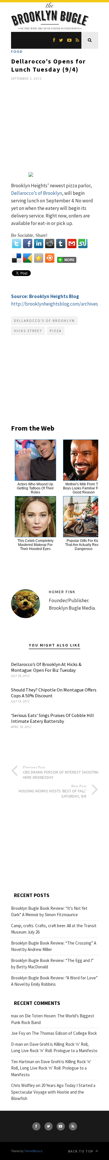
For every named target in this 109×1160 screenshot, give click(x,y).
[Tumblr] (60, 243)
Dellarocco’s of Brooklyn (36, 193)
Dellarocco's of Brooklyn (44, 320)
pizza (56, 330)
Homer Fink (62, 591)
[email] (71, 243)
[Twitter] (16, 243)
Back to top (81, 1151)
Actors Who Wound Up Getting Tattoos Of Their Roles (35, 488)
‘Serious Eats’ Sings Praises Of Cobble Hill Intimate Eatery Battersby (52, 718)
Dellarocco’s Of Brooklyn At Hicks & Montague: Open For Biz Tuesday (46, 667)
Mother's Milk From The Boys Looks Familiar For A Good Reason (83, 488)
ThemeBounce (33, 1151)
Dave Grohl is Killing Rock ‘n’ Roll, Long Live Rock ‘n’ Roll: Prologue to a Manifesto (51, 1068)
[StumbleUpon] (82, 243)
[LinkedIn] (38, 243)
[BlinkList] (49, 258)
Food (17, 51)
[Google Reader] (27, 258)
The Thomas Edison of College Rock (64, 1033)
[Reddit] (49, 243)
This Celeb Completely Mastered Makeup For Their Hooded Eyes (35, 545)
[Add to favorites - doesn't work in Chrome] (38, 258)
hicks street (28, 330)
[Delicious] (16, 258)
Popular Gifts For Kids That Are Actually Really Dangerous (83, 545)
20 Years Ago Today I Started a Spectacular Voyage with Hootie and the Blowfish (53, 1092)
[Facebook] (27, 243)
